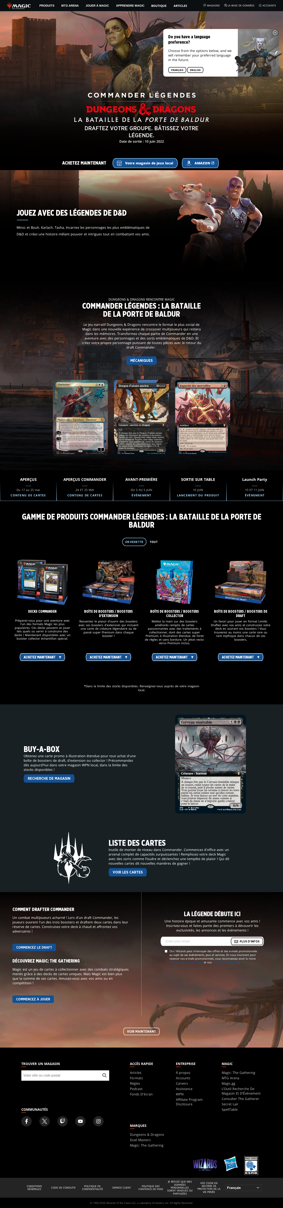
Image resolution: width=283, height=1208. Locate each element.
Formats (136, 1078)
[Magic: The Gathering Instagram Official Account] (98, 1121)
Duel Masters (140, 1140)
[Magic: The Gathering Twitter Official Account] (44, 1121)
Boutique (159, 6)
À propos (183, 1072)
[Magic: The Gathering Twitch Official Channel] (62, 1121)
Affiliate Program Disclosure (189, 1101)
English (195, 70)
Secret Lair (230, 1104)
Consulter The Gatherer (240, 1098)
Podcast (136, 1088)
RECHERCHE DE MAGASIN (49, 779)
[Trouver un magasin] (104, 1075)
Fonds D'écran (141, 1094)
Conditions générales (226, 962)
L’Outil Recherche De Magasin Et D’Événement (241, 1091)
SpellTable (230, 1109)
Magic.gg (228, 1083)
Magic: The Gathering (238, 1072)
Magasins (213, 5)
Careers (182, 1083)
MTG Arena (70, 5)
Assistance (184, 1088)
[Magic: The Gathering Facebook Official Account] (26, 1121)
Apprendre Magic (130, 5)
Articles (180, 6)
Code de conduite (63, 1187)
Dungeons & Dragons (147, 1134)
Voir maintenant (141, 1031)
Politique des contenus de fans (150, 1188)
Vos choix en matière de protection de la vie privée (208, 1188)
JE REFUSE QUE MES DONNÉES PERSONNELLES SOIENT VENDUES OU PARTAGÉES (180, 1187)
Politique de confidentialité (186, 962)
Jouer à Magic (97, 5)
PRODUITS (46, 5)
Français (177, 70)
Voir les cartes (128, 872)
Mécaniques (141, 361)
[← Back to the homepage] (19, 5)
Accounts (269, 5)
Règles (135, 1083)
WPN (180, 1094)
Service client (121, 1187)
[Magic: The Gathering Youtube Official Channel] (80, 1121)
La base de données (241, 5)
